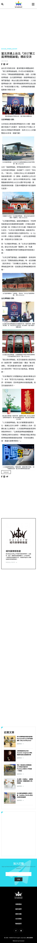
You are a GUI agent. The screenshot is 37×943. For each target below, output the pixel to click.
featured (6, 472)
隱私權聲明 (30, 937)
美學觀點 (9, 49)
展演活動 (3, 49)
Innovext (21, 941)
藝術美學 (14, 49)
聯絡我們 (18, 923)
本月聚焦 (18, 919)
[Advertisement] (18, 28)
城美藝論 (18, 904)
